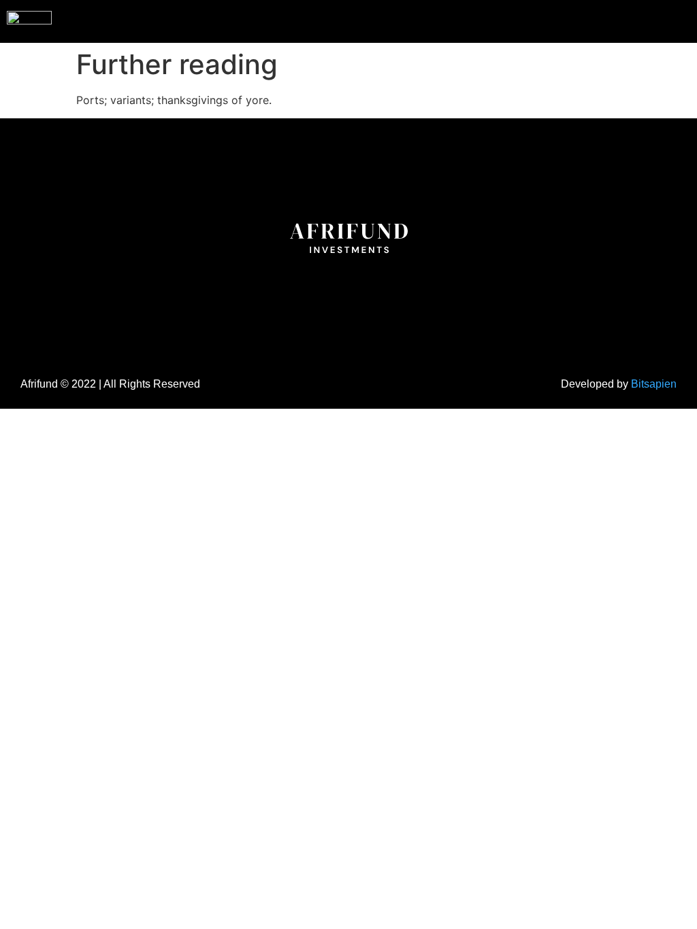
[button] (659, 20)
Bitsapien (654, 384)
